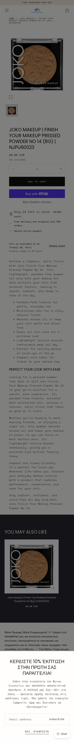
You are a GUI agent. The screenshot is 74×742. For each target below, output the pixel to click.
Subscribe (57, 719)
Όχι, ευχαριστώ (37, 731)
